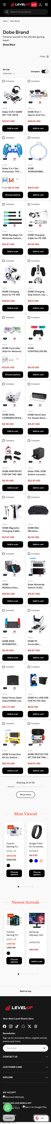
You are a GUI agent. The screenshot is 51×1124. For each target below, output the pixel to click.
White (13, 865)
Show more (25, 794)
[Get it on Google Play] (35, 1107)
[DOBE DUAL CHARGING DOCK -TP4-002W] (12, 397)
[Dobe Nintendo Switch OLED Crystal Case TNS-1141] (38, 566)
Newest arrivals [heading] (25, 902)
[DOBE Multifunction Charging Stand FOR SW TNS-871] (12, 566)
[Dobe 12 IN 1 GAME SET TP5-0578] (12, 94)
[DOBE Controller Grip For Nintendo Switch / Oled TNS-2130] (12, 330)
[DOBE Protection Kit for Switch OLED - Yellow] (12, 736)
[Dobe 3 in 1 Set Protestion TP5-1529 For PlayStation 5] (12, 150)
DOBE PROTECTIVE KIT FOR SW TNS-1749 (38, 756)
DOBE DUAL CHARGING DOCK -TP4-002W (12, 416)
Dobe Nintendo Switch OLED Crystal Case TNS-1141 (38, 586)
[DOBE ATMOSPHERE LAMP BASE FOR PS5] (38, 150)
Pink (41, 861)
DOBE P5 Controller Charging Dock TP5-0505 (36, 643)
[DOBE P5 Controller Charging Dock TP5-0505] (38, 623)
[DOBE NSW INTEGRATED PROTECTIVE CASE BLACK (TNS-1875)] (12, 623)
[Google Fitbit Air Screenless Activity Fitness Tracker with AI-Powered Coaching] (37, 832)
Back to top (25, 991)
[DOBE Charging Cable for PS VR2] (38, 217)
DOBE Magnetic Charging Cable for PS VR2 (10, 529)
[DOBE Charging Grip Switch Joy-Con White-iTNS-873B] (38, 273)
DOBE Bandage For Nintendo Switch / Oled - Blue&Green (12, 236)
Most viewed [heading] (25, 813)
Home (5, 21)
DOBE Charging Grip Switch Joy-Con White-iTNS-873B (37, 293)
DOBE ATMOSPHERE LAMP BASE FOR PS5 (36, 170)
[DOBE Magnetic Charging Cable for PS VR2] (12, 510)
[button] (46, 4)
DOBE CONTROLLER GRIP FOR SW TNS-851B (38, 350)
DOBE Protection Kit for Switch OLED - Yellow (11, 756)
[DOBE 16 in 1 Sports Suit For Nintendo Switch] (38, 94)
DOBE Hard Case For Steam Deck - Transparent (37, 416)
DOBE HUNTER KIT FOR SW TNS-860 (12, 473)
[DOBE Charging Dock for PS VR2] (12, 273)
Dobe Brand (15, 21)
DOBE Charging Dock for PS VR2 (11, 293)
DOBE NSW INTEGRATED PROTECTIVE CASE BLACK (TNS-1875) (12, 643)
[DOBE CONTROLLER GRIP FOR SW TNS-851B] (38, 330)
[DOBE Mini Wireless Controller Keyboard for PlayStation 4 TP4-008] (38, 510)
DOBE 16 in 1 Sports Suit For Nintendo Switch (37, 113)
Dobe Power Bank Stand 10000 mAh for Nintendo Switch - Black (12, 699)
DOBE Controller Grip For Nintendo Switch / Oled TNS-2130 (12, 350)
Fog (31, 866)
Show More (9, 44)
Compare (35, 71)
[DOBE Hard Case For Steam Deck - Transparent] (38, 397)
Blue (36, 861)
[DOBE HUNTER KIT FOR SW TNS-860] (12, 453)
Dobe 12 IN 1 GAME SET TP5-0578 (12, 113)
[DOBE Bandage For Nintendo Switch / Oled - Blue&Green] (12, 217)
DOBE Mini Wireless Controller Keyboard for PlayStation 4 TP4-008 (38, 529)
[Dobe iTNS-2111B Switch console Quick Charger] (38, 453)
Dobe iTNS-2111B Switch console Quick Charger (37, 473)
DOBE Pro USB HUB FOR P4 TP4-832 (38, 699)
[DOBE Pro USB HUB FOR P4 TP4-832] (38, 680)
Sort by (6, 69)
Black (8, 865)
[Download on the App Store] (13, 1107)
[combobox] (25, 12)
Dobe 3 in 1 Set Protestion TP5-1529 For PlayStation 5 (11, 170)
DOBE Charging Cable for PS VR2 (37, 236)
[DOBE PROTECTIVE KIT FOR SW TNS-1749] (38, 736)
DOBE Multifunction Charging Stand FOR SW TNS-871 (11, 586)
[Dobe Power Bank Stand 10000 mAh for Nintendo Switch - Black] (12, 680)
